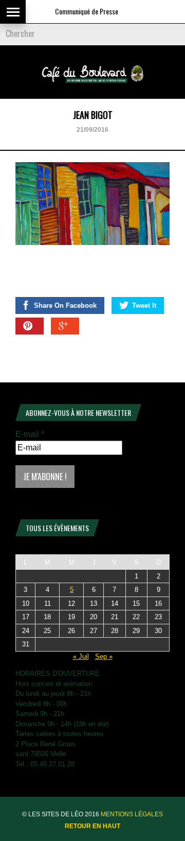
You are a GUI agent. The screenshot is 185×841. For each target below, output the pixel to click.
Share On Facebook (65, 305)
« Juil (81, 656)
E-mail (29, 434)
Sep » (104, 656)
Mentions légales (132, 814)
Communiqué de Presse (81, 11)
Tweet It (144, 305)
